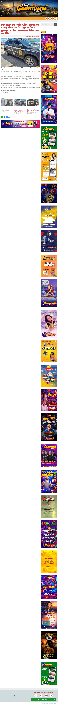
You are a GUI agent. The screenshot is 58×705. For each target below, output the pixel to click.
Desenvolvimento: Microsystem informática (50, 703)
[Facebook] (46, 18)
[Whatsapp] (56, 18)
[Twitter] (49, 18)
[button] (9, 18)
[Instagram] (54, 18)
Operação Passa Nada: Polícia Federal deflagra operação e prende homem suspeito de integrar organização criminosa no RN (33, 109)
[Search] (55, 24)
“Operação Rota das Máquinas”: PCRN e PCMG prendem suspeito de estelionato (7, 108)
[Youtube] (51, 18)
